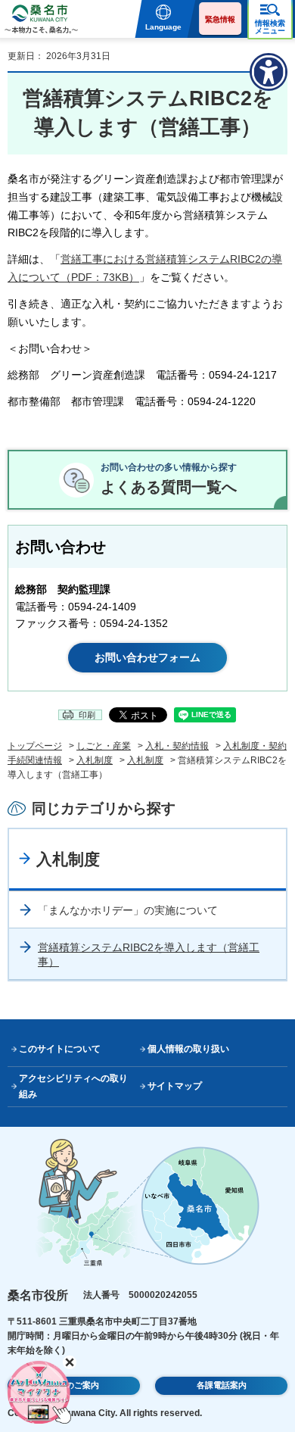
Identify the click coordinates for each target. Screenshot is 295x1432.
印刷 (87, 714)
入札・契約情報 (177, 746)
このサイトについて (60, 1049)
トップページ (35, 746)
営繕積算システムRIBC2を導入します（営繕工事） (148, 955)
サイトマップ (175, 1086)
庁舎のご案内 (74, 1385)
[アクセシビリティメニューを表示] (268, 72)
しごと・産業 (103, 746)
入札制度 (94, 760)
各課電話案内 (222, 1385)
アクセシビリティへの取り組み (73, 1086)
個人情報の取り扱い (188, 1049)
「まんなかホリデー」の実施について (128, 910)
